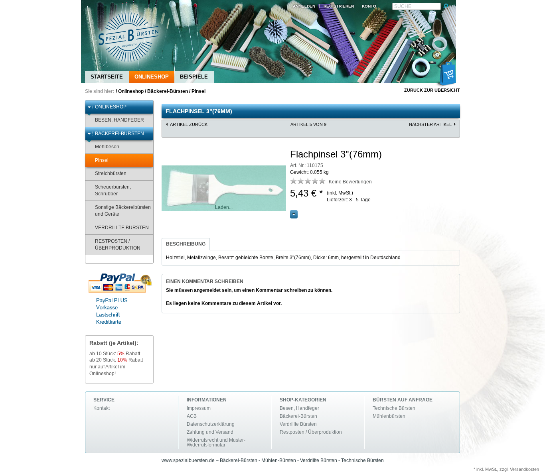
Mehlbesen (107, 146)
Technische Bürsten (394, 408)
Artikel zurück (188, 124)
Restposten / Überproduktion (117, 244)
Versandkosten (524, 469)
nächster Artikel (430, 124)
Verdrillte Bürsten (122, 227)
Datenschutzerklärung (211, 424)
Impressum (199, 408)
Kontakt (101, 408)
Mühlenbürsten (389, 416)
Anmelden (304, 6)
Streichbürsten (110, 173)
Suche (402, 6)
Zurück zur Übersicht (432, 90)
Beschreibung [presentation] (185, 244)
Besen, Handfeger (119, 120)
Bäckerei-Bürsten (167, 91)
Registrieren (339, 6)
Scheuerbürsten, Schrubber (113, 190)
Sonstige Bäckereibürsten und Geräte (123, 211)
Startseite (107, 77)
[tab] (186, 244)
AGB (192, 416)
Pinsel (198, 91)
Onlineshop (151, 77)
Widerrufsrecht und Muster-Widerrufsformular (216, 442)
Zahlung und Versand (210, 432)
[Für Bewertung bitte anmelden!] (293, 180)
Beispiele (194, 77)
